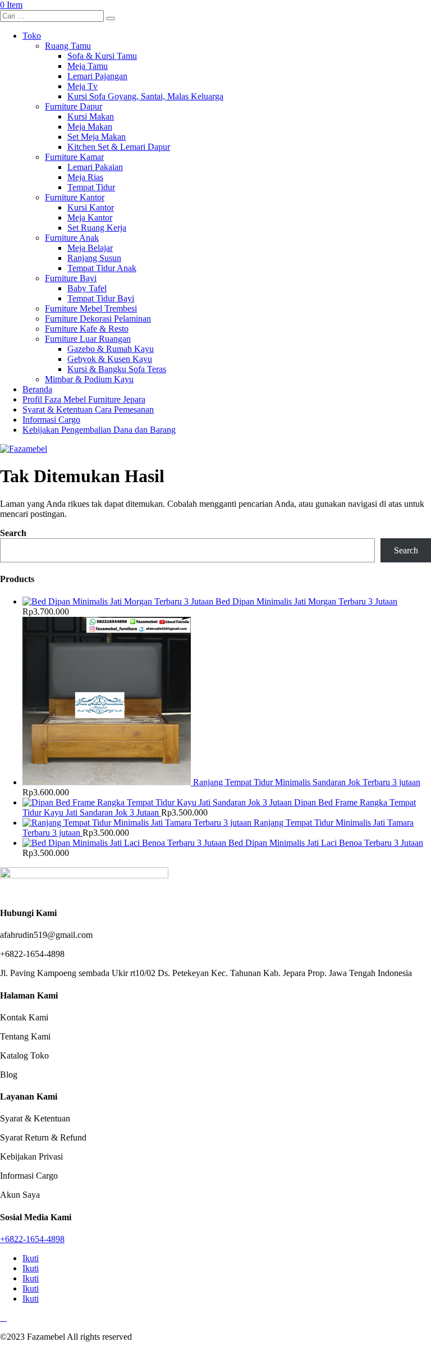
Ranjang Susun (94, 258)
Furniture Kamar (74, 157)
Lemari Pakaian (95, 167)
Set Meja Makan (96, 136)
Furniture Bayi (71, 278)
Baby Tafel (87, 288)
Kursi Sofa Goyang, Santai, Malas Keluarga (145, 96)
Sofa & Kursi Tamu (102, 56)
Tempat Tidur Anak (101, 268)
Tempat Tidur (91, 187)
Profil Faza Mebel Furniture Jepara (83, 399)
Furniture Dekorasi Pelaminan (98, 318)
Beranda (37, 389)
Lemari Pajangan (97, 76)
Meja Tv (82, 86)
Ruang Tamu (68, 46)
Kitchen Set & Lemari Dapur (118, 147)
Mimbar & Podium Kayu (89, 379)
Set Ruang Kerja (96, 227)
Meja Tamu (87, 66)
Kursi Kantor (90, 207)
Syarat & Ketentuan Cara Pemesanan (88, 409)
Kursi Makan (90, 116)
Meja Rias (85, 177)
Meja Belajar (90, 248)
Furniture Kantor (74, 197)
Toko (31, 35)
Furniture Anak (72, 237)
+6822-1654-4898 (32, 1239)
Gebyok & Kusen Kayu (109, 359)
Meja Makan (89, 126)
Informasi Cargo (51, 419)
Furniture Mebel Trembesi (91, 308)
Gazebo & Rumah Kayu (110, 349)
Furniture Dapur (73, 106)
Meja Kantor (89, 217)
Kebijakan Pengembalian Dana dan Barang (99, 429)
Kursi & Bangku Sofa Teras (116, 369)
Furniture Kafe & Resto (87, 328)
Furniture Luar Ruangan (88, 339)
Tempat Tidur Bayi (100, 298)
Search (13, 533)
